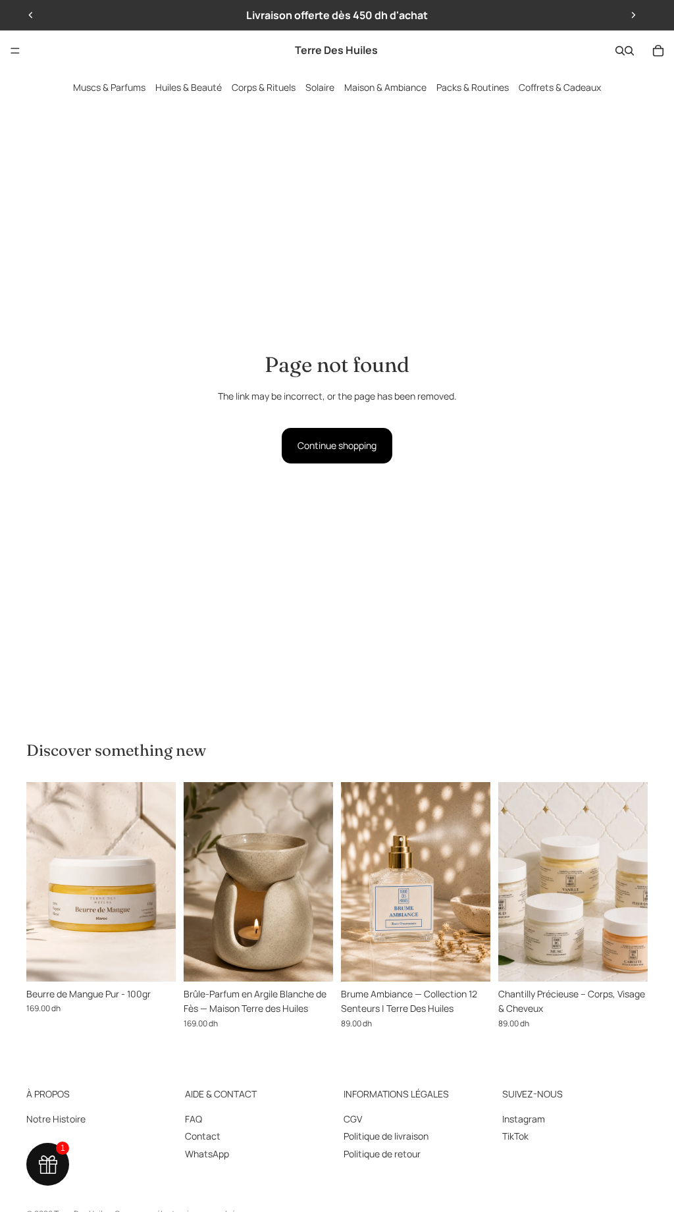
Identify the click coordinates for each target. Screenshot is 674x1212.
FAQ (193, 1119)
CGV (353, 1119)
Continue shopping (337, 445)
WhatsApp (207, 1153)
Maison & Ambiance (385, 87)
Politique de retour (382, 1153)
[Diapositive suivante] (633, 15)
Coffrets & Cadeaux (560, 87)
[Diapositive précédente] (30, 15)
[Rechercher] (620, 50)
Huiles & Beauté (188, 87)
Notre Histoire (56, 1119)
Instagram (523, 1119)
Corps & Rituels (264, 87)
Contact (202, 1136)
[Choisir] (470, 961)
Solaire (319, 87)
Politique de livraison (386, 1136)
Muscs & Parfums (109, 87)
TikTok (515, 1136)
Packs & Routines (472, 87)
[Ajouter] (155, 961)
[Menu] (15, 51)
